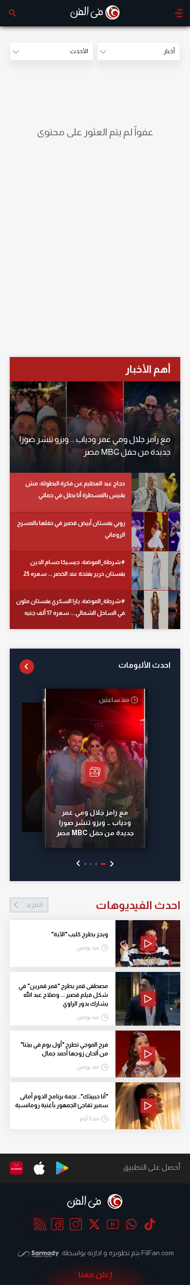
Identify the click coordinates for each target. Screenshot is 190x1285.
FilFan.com (157, 1253)
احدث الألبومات (144, 665)
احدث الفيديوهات (102, 905)
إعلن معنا (95, 1274)
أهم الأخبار (148, 369)
